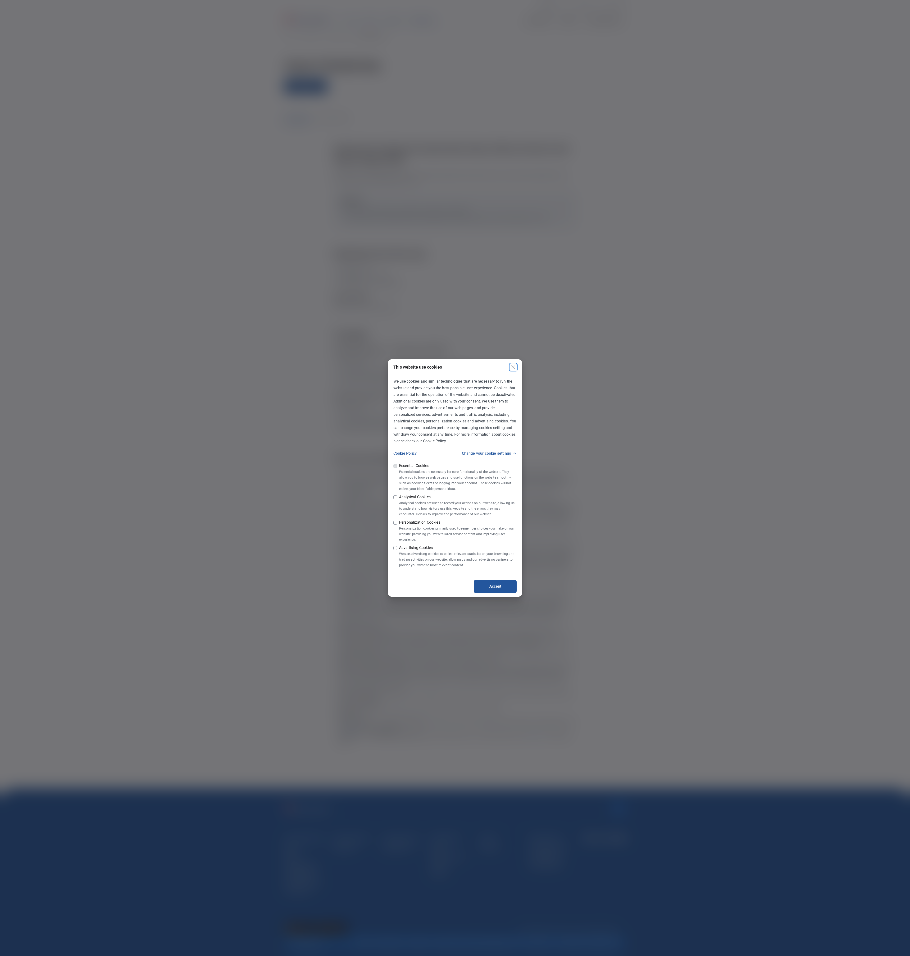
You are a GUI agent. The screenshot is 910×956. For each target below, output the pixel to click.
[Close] (513, 367)
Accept (495, 586)
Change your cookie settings (486, 453)
